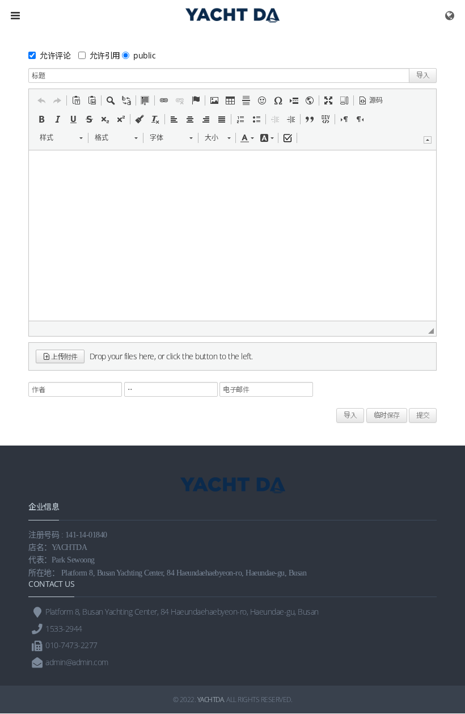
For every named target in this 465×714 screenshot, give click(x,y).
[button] (41, 100)
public (144, 55)
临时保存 (387, 415)
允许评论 (55, 55)
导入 (422, 75)
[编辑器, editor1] (232, 235)
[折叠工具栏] (428, 140)
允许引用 (105, 55)
